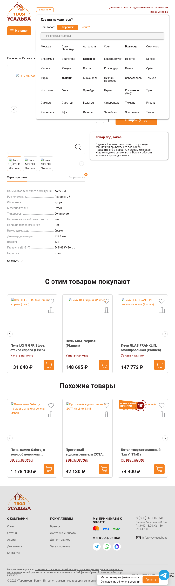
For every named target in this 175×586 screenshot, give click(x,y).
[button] (10, 334)
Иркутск (130, 59)
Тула (149, 90)
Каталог (21, 31)
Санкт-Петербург (68, 48)
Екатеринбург (113, 59)
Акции (11, 539)
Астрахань (90, 46)
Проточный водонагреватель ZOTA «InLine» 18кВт (84, 452)
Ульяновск (48, 112)
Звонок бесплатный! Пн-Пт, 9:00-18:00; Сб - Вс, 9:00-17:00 (151, 526)
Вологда (88, 102)
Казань (45, 68)
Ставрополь (111, 102)
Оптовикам (161, 7)
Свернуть (13, 261)
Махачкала (90, 78)
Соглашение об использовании (120, 581)
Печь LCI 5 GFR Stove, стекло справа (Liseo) (27, 347)
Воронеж (43, 9)
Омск (65, 90)
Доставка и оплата (120, 7)
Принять (150, 579)
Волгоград (68, 59)
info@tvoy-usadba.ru (154, 537)
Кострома (47, 90)
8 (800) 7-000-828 (149, 518)
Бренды (55, 526)
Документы (15, 546)
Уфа (64, 112)
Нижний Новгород (110, 79)
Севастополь (133, 78)
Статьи (12, 533)
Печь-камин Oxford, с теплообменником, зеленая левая (27, 452)
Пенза (129, 68)
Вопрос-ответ (77, 177)
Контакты (13, 552)
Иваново (88, 112)
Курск (44, 78)
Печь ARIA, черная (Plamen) (81, 343)
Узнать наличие (21, 355)
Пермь (108, 90)
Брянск (151, 59)
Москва (46, 46)
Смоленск (152, 46)
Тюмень (130, 102)
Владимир (47, 59)
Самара (46, 102)
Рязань (151, 102)
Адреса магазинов (143, 7)
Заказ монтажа (159, 11)
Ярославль (132, 112)
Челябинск (111, 112)
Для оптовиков (60, 539)
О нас (11, 526)
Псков (87, 68)
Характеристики (17, 177)
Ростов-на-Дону (132, 92)
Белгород (131, 46)
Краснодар (111, 68)
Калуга (66, 68)
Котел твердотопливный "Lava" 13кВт (140, 452)
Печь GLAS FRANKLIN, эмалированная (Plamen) (141, 347)
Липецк (67, 78)
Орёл (149, 68)
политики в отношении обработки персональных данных (67, 569)
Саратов (67, 102)
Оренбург (89, 90)
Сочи (107, 46)
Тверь (150, 112)
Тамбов (151, 78)
